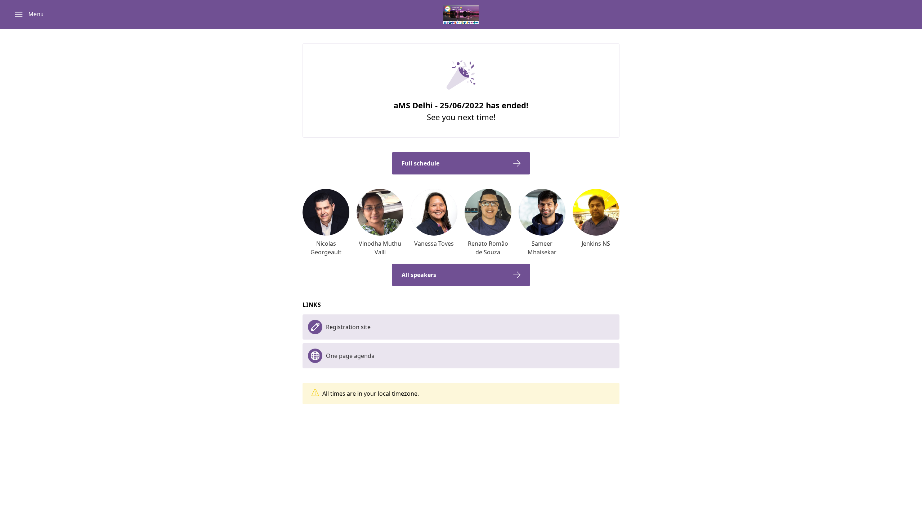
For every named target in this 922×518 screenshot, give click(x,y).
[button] (29, 14)
